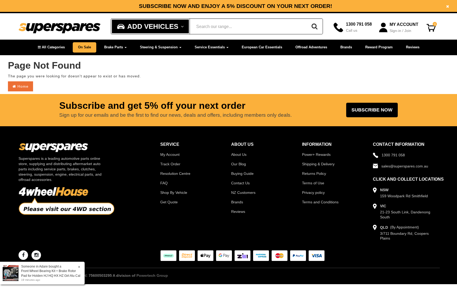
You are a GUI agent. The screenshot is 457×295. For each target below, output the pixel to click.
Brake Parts (114, 47)
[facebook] (23, 255)
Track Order (170, 164)
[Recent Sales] (12, 273)
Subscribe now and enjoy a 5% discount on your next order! (228, 6)
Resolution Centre (175, 173)
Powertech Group (152, 275)
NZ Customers (243, 192)
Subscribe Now (371, 110)
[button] (51, 47)
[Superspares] (59, 26)
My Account (170, 154)
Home (22, 86)
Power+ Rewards (316, 154)
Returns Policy (314, 173)
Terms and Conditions (320, 202)
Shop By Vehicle (173, 192)
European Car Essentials (262, 47)
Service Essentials (210, 47)
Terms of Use (313, 183)
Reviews (412, 47)
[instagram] (36, 255)
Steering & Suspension (159, 47)
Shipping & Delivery (318, 164)
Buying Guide (242, 173)
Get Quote (169, 202)
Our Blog (238, 164)
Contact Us (240, 183)
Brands (346, 47)
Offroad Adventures (311, 47)
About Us (238, 154)
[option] (228, 6)
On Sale (84, 47)
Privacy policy (313, 192)
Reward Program (379, 47)
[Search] (314, 26)
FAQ (164, 183)
